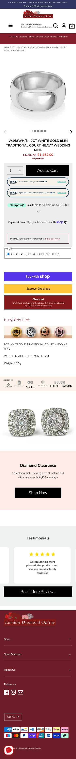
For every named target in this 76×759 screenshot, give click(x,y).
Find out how (52, 238)
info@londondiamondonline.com (39, 27)
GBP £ (11, 717)
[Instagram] (13, 691)
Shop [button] (7, 639)
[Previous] (5, 131)
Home (6, 47)
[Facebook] (6, 691)
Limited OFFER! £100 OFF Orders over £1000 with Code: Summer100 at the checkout (38, 4)
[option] (38, 36)
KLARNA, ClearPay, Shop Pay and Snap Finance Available (38, 36)
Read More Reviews (38, 591)
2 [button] (35, 131)
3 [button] (38, 131)
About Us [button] (9, 670)
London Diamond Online (30, 748)
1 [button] (32, 131)
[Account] (64, 24)
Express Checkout (38, 289)
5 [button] (45, 131)
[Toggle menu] (10, 25)
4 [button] (41, 131)
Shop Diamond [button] (12, 654)
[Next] (70, 131)
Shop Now (38, 492)
